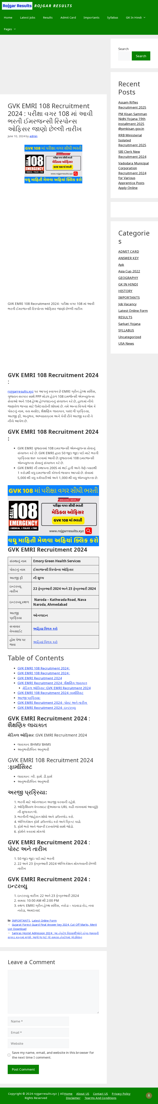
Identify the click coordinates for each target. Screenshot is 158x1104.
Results (48, 17)
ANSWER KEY (128, 258)
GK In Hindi (134, 17)
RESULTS (125, 317)
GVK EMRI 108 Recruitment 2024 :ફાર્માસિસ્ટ (51, 693)
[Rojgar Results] (17, 6)
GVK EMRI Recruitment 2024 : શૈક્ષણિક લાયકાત (52, 683)
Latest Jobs (27, 17)
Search (123, 49)
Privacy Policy (121, 1093)
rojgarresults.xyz (21, 391)
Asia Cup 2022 (129, 271)
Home (8, 17)
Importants (91, 17)
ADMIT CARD (128, 251)
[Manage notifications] (149, 1095)
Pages (8, 29)
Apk (121, 264)
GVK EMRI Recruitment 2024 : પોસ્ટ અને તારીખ (53, 702)
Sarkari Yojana (129, 324)
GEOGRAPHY (128, 278)
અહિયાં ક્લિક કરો (45, 642)
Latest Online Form (44, 920)
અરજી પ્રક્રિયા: (29, 698)
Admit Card (68, 17)
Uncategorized (129, 337)
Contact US (100, 1093)
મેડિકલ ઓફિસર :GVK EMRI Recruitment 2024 (57, 688)
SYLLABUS (126, 330)
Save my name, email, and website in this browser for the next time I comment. (53, 1055)
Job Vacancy (127, 304)
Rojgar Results (53, 5)
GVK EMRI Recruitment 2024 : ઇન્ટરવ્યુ (47, 707)
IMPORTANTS (21, 920)
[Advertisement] (53, 66)
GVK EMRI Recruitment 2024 (40, 678)
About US (82, 1093)
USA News (126, 343)
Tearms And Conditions (100, 1098)
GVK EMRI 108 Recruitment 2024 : (44, 668)
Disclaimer (73, 1098)
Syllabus (112, 17)
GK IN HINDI (128, 284)
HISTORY (125, 291)
